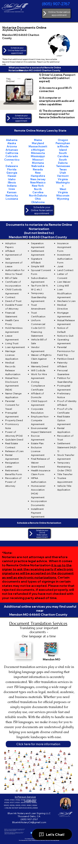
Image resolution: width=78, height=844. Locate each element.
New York (38, 185)
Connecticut (11, 161)
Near (51, 655)
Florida (11, 169)
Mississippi (38, 156)
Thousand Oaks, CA (29, 816)
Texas (63, 169)
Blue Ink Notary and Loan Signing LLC (29, 813)
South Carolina (62, 154)
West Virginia (63, 190)
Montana (38, 162)
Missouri (37, 159)
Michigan (39, 149)
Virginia (63, 179)
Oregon (63, 140)
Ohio (38, 198)
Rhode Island (64, 148)
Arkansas (12, 149)
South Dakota (63, 161)
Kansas (11, 192)
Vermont (63, 175)
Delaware (12, 166)
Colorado (11, 156)
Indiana (12, 185)
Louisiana (12, 198)
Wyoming (63, 198)
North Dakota (38, 195)
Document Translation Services (38, 623)
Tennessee (63, 166)
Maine (38, 140)
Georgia (11, 172)
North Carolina (37, 190)
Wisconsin (62, 195)
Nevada (38, 169)
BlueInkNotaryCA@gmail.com (29, 822)
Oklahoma (38, 202)
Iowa (12, 188)
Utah (63, 172)
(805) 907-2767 (56, 3)
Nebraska (37, 166)
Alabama (11, 140)
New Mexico (38, 182)
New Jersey (37, 179)
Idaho (12, 179)
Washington (63, 184)
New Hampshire (38, 174)
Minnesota (38, 153)
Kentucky (12, 195)
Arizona (12, 146)
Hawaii (12, 175)
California (11, 153)
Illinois (12, 182)
